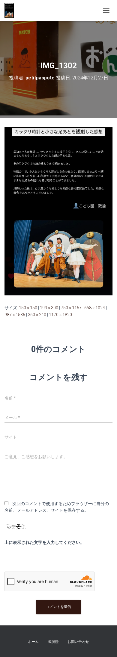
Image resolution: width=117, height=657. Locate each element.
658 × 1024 (94, 307)
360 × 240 (37, 314)
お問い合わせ (78, 642)
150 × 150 (28, 307)
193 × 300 (49, 307)
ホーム (33, 642)
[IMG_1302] (58, 210)
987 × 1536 (14, 314)
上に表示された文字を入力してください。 (44, 542)
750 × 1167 (71, 307)
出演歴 (53, 642)
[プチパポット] (11, 10)
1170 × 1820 (60, 314)
